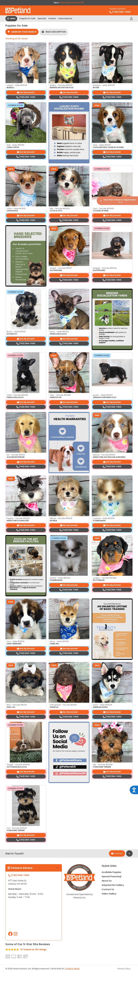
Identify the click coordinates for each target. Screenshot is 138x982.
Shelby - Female (61, 85)
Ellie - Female (60, 208)
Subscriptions (65, 18)
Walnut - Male (60, 578)
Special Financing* (112, 876)
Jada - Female (17, 395)
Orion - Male (102, 705)
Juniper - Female (104, 578)
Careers (52, 18)
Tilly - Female (103, 764)
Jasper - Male (17, 85)
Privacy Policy (124, 968)
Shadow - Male (104, 85)
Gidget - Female (18, 764)
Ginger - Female (61, 268)
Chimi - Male (16, 208)
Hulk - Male (15, 145)
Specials (42, 18)
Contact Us (108, 889)
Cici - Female (17, 828)
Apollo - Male (103, 395)
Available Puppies (111, 872)
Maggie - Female (105, 268)
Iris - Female (16, 454)
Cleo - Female (103, 208)
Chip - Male (102, 145)
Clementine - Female (63, 705)
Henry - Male (59, 331)
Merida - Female (104, 454)
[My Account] (131, 18)
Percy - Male (59, 641)
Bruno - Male (16, 331)
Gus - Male (15, 641)
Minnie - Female (61, 518)
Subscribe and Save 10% (71, 2)
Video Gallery (109, 893)
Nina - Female (17, 705)
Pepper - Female (18, 518)
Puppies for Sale (27, 18)
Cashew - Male (104, 518)
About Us (107, 880)
